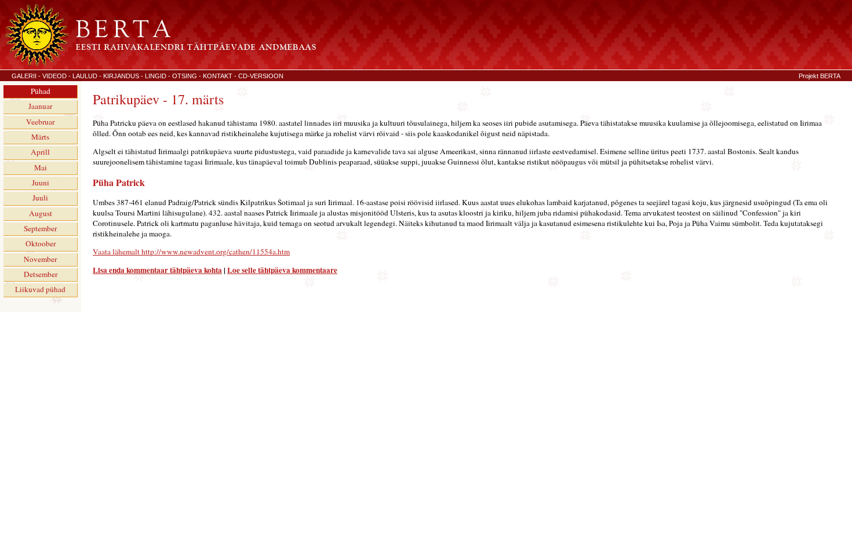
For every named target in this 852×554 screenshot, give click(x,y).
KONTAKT (217, 75)
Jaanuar (40, 106)
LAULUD (84, 75)
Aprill (40, 152)
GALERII (24, 75)
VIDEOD (54, 75)
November (40, 259)
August (40, 213)
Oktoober (41, 243)
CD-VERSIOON (260, 75)
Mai (40, 167)
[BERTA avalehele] (159, 64)
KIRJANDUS (121, 75)
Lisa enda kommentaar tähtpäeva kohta (157, 270)
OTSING (184, 75)
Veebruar (40, 121)
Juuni (40, 182)
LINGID (155, 75)
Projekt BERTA (819, 75)
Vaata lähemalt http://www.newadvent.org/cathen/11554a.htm (191, 251)
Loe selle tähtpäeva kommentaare (282, 270)
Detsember (40, 274)
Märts (40, 137)
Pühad (40, 91)
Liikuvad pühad (40, 289)
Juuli (40, 197)
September (40, 228)
